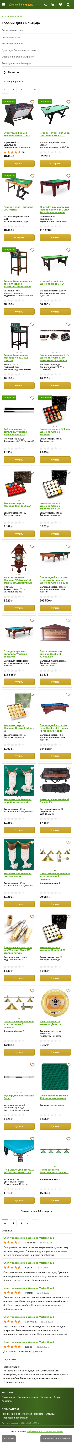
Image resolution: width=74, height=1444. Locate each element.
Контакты (7, 1401)
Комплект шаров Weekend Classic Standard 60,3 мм (50, 506)
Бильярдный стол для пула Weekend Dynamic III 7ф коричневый (54, 728)
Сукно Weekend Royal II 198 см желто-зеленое (54, 1097)
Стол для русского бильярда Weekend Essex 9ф (15, 654)
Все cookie (9, 1438)
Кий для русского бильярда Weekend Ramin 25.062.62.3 (15, 432)
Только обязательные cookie (56, 1438)
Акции (57, 1397)
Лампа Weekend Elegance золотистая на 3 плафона (19, 1024)
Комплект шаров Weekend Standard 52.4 (17, 504)
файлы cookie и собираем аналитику (45, 1431)
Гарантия (46, 1397)
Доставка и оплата (28, 1397)
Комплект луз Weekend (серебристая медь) (17, 800)
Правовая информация (15, 1417)
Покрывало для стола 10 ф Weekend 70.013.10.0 (19, 1171)
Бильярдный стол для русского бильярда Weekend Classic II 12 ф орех (54, 580)
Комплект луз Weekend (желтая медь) (17, 875)
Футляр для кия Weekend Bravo (19, 1097)
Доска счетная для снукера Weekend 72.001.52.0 (51, 654)
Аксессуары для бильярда (16, 63)
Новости (39, 1413)
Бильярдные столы (12, 30)
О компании (8, 1397)
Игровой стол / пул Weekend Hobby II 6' (52, 282)
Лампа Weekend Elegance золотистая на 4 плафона (55, 876)
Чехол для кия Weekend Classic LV (54, 800)
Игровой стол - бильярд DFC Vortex (18, 208)
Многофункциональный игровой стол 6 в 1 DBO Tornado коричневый (54, 210)
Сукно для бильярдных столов (19, 50)
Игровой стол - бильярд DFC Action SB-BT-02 (55, 134)
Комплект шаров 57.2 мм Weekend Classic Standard (55, 432)
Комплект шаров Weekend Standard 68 (52, 948)
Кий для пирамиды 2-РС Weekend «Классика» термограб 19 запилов (54, 358)
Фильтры (11, 72)
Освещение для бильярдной (18, 56)
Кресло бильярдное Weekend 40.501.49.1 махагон (16, 358)
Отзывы (50, 1413)
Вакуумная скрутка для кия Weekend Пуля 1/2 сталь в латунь (18, 950)
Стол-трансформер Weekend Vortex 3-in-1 (17, 134)
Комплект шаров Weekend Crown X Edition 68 (19, 728)
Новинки (27, 1413)
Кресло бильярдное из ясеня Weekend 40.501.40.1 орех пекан (18, 284)
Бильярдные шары (12, 43)
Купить (19, 163)
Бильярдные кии (11, 37)
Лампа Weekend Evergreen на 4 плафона (54, 1171)
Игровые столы (12, 16)
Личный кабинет (11, 1413)
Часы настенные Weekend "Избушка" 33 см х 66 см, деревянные (18, 580)
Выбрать (55, 163)
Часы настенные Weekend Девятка (50, 1023)
